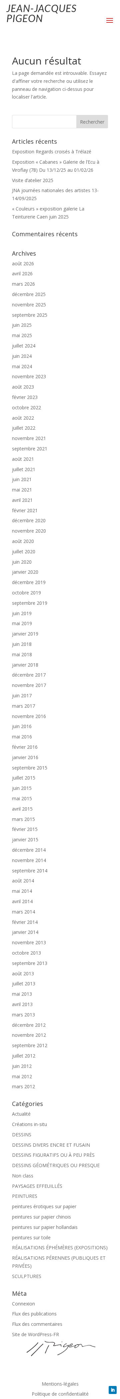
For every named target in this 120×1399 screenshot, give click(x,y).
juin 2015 (22, 788)
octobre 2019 (26, 592)
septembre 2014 (29, 870)
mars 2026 (23, 284)
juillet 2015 (23, 778)
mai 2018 (22, 654)
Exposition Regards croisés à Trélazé (51, 151)
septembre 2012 (29, 1045)
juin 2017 (22, 695)
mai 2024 (22, 366)
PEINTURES (24, 1196)
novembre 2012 (29, 1035)
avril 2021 (22, 500)
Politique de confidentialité (60, 1394)
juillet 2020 (23, 551)
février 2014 (25, 922)
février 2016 (25, 747)
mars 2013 (23, 1014)
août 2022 (23, 418)
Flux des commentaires (37, 1324)
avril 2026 (22, 273)
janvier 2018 (25, 665)
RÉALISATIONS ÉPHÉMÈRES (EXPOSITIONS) (60, 1247)
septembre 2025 (29, 315)
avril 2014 (22, 901)
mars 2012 (23, 1086)
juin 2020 (22, 562)
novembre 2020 (29, 531)
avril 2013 (22, 1004)
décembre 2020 (29, 520)
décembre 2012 (29, 1025)
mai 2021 (22, 489)
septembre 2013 (29, 963)
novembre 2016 (29, 716)
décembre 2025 (29, 294)
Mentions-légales (60, 1384)
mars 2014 (23, 911)
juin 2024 (22, 356)
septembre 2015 (29, 767)
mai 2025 (22, 335)
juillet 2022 (23, 428)
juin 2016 (22, 726)
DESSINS (21, 1134)
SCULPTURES (26, 1276)
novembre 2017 (29, 685)
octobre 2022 (26, 407)
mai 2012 (22, 1076)
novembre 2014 (29, 860)
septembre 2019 (29, 603)
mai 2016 (22, 736)
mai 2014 (22, 891)
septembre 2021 (29, 448)
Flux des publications (34, 1313)
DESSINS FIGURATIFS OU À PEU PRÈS (53, 1155)
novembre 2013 (29, 942)
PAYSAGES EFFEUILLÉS (37, 1186)
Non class (22, 1175)
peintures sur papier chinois (41, 1217)
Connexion (23, 1303)
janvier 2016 (25, 757)
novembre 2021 (29, 438)
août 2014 (23, 880)
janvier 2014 (25, 932)
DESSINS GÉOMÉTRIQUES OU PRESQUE (56, 1165)
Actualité (21, 1114)
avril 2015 (22, 809)
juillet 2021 (23, 469)
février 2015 (25, 829)
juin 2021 (22, 479)
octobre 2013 (26, 953)
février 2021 (25, 510)
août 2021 (23, 459)
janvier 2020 (25, 572)
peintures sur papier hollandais (45, 1227)
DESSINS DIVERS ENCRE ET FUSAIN (51, 1145)
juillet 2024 (23, 345)
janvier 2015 (25, 839)
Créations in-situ (29, 1124)
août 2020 (23, 541)
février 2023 (25, 397)
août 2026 (23, 263)
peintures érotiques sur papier (44, 1206)
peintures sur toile (31, 1237)
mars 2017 (23, 706)
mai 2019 (22, 623)
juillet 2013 (23, 983)
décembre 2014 (29, 850)
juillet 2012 (23, 1056)
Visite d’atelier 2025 (32, 180)
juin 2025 (22, 325)
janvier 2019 (25, 634)
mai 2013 (22, 994)
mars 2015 (23, 819)
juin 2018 (22, 644)
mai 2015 (22, 798)
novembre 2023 (29, 376)
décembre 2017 (29, 675)
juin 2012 (22, 1066)
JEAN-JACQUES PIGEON (41, 13)
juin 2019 (22, 613)
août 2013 (23, 973)
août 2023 (23, 387)
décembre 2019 (29, 582)
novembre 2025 (29, 304)
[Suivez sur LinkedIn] (113, 1390)
